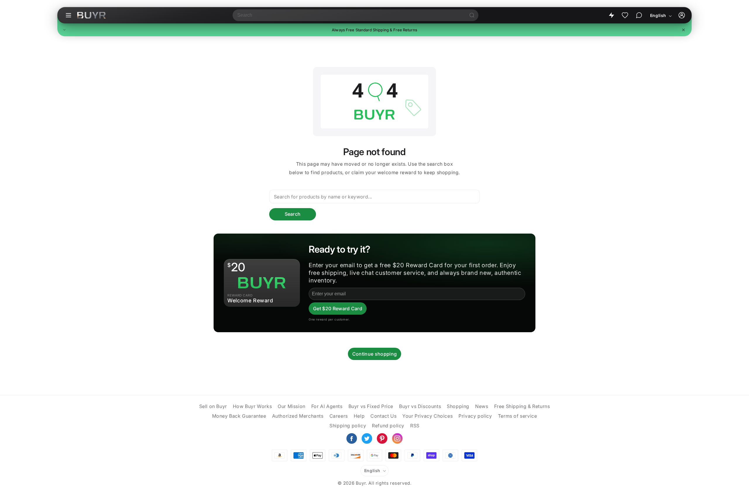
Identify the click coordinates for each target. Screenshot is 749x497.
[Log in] (681, 15)
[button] (374, 29)
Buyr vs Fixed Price (370, 406)
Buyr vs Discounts (420, 406)
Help (359, 416)
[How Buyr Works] (611, 15)
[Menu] (68, 15)
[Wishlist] (625, 15)
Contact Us (383, 416)
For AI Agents (327, 406)
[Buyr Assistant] (639, 15)
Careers (338, 416)
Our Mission (291, 406)
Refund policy (388, 426)
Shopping (458, 406)
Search (293, 214)
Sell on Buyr (213, 406)
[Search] (471, 15)
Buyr (361, 483)
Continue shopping (374, 354)
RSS (415, 426)
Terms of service (517, 416)
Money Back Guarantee (239, 416)
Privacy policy (475, 416)
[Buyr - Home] (91, 15)
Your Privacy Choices (427, 416)
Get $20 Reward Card (337, 308)
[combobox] (349, 15)
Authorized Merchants (298, 416)
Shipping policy (347, 426)
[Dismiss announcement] (683, 30)
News (481, 406)
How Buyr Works (252, 406)
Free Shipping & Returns (522, 406)
